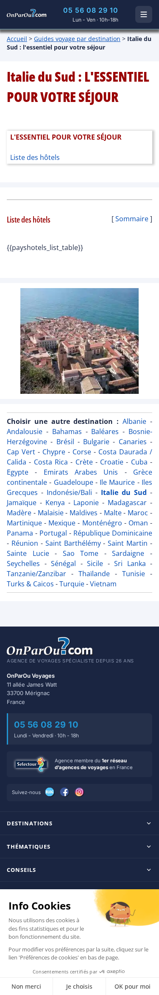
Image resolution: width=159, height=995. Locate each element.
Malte (113, 512)
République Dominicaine (112, 533)
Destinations (30, 823)
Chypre (53, 451)
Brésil (65, 441)
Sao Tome (81, 553)
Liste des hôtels (35, 157)
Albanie (134, 421)
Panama (20, 533)
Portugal (53, 533)
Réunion (24, 543)
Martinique (24, 523)
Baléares (105, 431)
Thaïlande (94, 573)
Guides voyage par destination (77, 39)
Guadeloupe (73, 482)
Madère (19, 512)
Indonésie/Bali (69, 492)
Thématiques (28, 846)
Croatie (111, 462)
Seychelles (23, 563)
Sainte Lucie (28, 553)
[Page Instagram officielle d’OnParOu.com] (80, 792)
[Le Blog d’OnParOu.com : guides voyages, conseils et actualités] (50, 792)
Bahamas (67, 431)
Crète (84, 462)
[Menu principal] (143, 14)
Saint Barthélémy (73, 543)
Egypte (17, 472)
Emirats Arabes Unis (81, 472)
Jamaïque (21, 502)
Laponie (86, 502)
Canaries (133, 441)
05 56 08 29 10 (90, 10)
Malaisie (51, 512)
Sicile (95, 563)
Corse (82, 451)
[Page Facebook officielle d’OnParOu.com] (65, 792)
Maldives (84, 512)
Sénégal (63, 563)
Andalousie (24, 431)
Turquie (71, 583)
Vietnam (103, 583)
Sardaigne (128, 553)
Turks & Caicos (30, 583)
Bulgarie (96, 441)
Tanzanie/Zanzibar (36, 573)
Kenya (55, 502)
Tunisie (133, 573)
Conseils (21, 870)
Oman (138, 523)
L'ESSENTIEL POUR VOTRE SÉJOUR (66, 137)
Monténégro (102, 523)
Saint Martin (128, 543)
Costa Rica (51, 462)
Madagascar (127, 502)
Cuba (139, 462)
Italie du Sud (124, 492)
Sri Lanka (130, 563)
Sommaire (131, 218)
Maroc (138, 512)
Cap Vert (21, 451)
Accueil (17, 39)
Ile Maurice (117, 482)
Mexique (61, 523)
